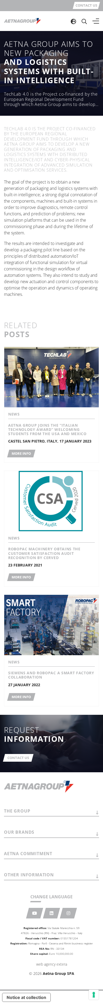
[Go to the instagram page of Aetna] (68, 913)
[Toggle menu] (95, 21)
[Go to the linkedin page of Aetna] (51, 913)
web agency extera (51, 964)
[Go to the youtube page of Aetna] (34, 913)
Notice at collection (26, 997)
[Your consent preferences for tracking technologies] (94, 995)
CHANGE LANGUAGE (51, 897)
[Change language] (73, 21)
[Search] (84, 21)
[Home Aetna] (22, 21)
